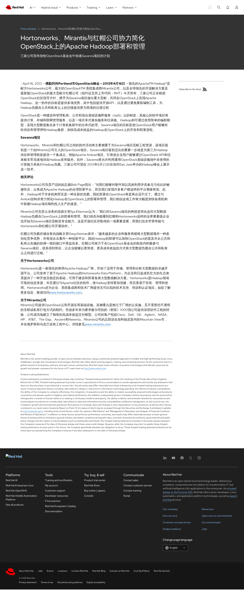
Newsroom (208, 509)
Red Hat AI (12, 480)
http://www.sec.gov (32, 411)
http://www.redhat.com (95, 368)
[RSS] (205, 89)
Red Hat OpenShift (16, 490)
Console (88, 495)
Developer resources (56, 495)
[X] (190, 459)
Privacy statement (28, 582)
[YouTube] (173, 459)
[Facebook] (182, 459)
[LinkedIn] (165, 459)
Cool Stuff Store (142, 570)
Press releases (29, 28)
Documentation (53, 511)
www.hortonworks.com (65, 292)
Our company (170, 509)
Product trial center (95, 480)
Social (126, 495)
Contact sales (130, 480)
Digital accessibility (96, 582)
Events (50, 570)
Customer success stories (177, 522)
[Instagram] (199, 459)
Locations (62, 570)
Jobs (204, 529)
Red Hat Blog (98, 570)
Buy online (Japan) (94, 490)
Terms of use (47, 582)
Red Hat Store (92, 485)
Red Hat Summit (162, 570)
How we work (170, 515)
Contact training (132, 490)
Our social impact (211, 522)
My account (51, 485)
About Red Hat (26, 570)
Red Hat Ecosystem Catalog (60, 506)
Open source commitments (217, 515)
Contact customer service (137, 485)
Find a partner (53, 501)
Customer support (55, 490)
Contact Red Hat (79, 570)
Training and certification (58, 480)
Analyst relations (172, 529)
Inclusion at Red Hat (119, 570)
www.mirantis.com (98, 324)
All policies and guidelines (69, 582)
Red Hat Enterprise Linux (20, 485)
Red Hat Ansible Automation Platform (21, 497)
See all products (14, 504)
